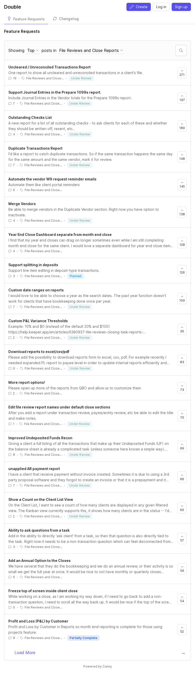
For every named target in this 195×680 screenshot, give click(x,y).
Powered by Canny (97, 666)
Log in (161, 7)
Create (142, 7)
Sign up (181, 7)
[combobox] (33, 50)
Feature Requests (29, 19)
